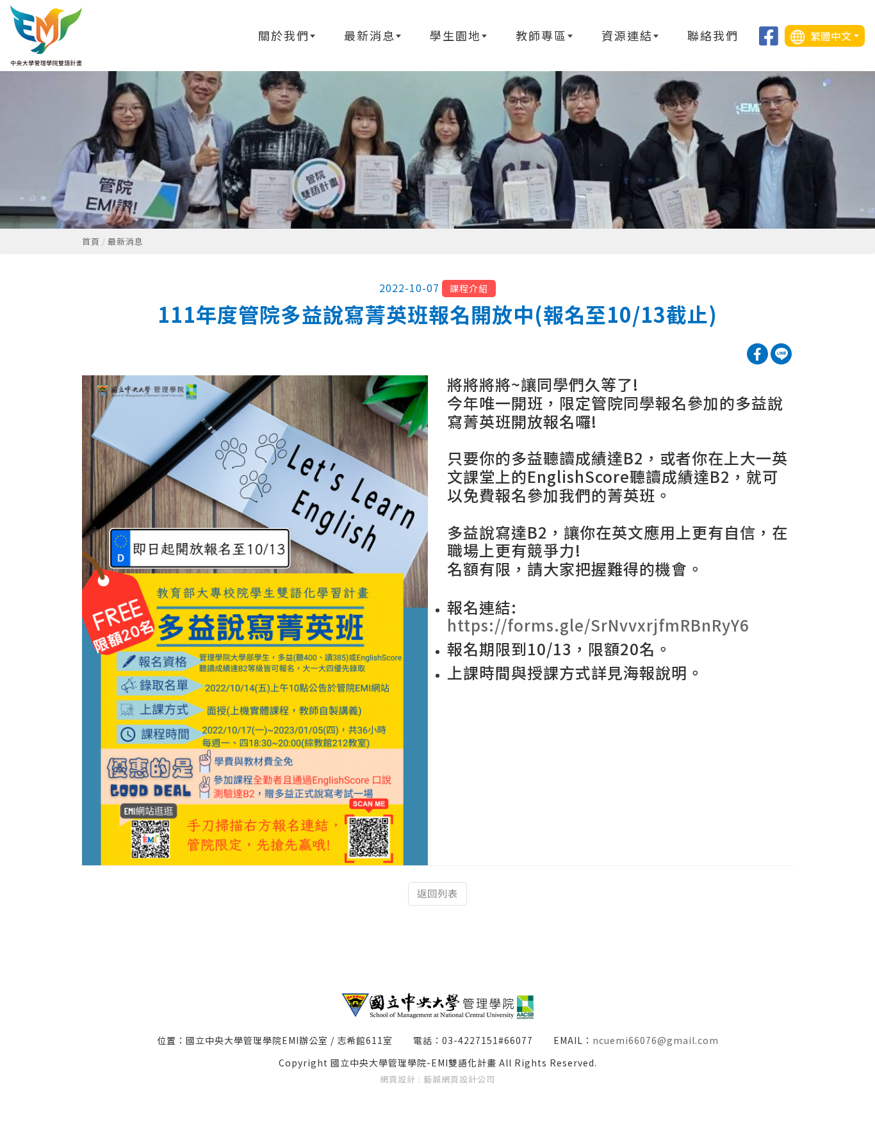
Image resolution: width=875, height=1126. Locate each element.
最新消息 (125, 241)
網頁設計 (398, 1079)
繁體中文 (829, 36)
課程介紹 (469, 288)
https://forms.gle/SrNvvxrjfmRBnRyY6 (598, 625)
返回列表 (437, 893)
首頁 (91, 241)
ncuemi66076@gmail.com (656, 1040)
